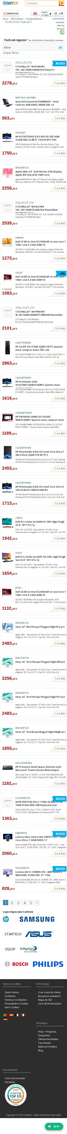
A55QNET (20, 132)
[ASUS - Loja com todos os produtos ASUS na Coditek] (39, 934)
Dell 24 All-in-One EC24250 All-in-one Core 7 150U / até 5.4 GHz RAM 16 (40, 278)
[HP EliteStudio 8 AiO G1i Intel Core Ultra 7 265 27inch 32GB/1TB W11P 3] (7, 453)
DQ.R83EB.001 (23, 798)
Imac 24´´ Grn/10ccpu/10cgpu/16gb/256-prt (40, 661)
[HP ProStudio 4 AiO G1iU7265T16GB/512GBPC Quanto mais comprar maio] (7, 382)
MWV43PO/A (22, 167)
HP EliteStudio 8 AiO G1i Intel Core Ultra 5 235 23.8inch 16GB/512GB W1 (39, 488)
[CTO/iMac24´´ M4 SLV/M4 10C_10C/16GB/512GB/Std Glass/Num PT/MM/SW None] (7, 207)
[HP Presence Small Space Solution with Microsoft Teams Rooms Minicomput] (7, 768)
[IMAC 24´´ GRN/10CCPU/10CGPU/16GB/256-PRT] (7, 663)
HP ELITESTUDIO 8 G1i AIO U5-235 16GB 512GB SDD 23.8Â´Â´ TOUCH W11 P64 (37, 138)
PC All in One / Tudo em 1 (18, 22)
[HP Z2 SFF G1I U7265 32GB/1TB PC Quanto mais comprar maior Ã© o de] (7, 347)
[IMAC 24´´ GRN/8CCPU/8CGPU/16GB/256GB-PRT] (7, 733)
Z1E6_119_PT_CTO (25, 307)
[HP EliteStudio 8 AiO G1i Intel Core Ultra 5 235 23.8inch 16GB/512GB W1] (7, 488)
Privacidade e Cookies (16, 1003)
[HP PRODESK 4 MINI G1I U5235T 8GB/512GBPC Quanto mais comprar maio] (7, 418)
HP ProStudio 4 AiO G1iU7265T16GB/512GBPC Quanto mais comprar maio (37, 384)
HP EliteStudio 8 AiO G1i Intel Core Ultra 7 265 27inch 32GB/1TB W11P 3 (39, 453)
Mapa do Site (45, 999)
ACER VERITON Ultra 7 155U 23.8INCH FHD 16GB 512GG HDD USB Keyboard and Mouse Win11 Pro (37, 811)
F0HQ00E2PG (22, 868)
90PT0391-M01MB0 (25, 97)
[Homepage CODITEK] (11, 3)
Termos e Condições (16, 999)
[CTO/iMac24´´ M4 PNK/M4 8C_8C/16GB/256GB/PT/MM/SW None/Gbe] (7, 312)
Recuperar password (49, 996)
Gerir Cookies (12, 1007)
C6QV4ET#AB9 (23, 377)
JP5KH (18, 587)
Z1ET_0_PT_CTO (23, 62)
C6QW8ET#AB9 (23, 412)
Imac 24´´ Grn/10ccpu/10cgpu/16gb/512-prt (40, 696)
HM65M (19, 237)
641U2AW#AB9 (23, 763)
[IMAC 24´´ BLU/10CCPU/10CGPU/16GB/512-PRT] (7, 628)
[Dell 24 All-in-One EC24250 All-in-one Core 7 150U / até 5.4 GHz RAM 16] (7, 277)
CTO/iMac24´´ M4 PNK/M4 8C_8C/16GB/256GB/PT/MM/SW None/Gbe (39, 313)
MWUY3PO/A (22, 658)
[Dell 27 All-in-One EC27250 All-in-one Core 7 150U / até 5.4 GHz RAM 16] (7, 242)
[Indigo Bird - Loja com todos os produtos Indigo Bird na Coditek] (29, 949)
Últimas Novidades (48, 1039)
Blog (40, 1050)
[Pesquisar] (61, 3)
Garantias (10, 1082)
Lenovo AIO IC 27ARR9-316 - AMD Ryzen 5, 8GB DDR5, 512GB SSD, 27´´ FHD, (39, 873)
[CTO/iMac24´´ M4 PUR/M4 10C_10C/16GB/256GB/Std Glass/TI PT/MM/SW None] (7, 67)
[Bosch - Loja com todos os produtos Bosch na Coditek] (16, 964)
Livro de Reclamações (49, 1003)
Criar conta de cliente (49, 992)
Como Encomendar (15, 1078)
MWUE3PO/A (22, 728)
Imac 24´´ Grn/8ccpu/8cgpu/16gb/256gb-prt (40, 731)
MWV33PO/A (22, 622)
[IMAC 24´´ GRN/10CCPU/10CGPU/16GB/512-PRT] (7, 698)
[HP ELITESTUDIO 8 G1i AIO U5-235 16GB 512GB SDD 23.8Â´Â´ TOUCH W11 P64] (7, 137)
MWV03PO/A (22, 693)
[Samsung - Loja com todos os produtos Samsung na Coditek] (37, 919)
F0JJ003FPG (21, 833)
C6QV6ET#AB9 (23, 447)
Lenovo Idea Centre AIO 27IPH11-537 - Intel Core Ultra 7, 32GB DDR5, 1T (40, 838)
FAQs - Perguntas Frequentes (47, 1033)
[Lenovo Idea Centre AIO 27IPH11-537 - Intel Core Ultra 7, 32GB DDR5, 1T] (7, 838)
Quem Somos (12, 992)
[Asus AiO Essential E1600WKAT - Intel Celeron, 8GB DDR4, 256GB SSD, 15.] (7, 102)
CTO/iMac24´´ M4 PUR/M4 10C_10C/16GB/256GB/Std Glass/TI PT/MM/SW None (34, 69)
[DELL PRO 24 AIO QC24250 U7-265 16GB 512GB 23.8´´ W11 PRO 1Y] (7, 523)
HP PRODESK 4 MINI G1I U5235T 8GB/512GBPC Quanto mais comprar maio (39, 418)
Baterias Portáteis (47, 1046)
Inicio (5, 18)
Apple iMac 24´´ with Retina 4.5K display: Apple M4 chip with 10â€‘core (38, 173)
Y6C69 (18, 272)
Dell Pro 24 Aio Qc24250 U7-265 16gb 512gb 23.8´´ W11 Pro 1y (39, 523)
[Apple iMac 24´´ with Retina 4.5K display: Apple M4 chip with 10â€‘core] (7, 172)
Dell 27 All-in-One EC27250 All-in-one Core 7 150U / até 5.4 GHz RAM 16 (40, 243)
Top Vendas (44, 1042)
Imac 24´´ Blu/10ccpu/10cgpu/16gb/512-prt (40, 626)
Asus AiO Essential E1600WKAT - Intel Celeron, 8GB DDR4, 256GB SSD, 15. (37, 103)
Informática (17, 18)
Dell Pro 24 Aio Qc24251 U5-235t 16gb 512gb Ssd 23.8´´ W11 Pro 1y (40, 558)
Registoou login (45, 13)
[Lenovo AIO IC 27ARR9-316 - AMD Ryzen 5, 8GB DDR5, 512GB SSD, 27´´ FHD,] (7, 873)
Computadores (34, 18)
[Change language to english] (35, 13)
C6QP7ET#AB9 (23, 342)
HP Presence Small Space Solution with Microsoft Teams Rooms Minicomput (38, 768)
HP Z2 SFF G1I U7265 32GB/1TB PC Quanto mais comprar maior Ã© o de (39, 348)
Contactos (10, 996)
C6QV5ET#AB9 (23, 482)
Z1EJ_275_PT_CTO (24, 202)
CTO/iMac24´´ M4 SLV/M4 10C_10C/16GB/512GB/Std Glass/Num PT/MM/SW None (36, 209)
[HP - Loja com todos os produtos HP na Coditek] (10, 919)
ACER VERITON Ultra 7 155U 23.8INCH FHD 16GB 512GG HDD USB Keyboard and (39, 803)
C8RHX (19, 517)
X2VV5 (18, 552)
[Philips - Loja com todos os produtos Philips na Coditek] (48, 964)
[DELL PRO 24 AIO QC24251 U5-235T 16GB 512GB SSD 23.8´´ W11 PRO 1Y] (7, 558)
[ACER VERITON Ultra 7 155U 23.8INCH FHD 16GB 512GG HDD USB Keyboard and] (7, 803)
